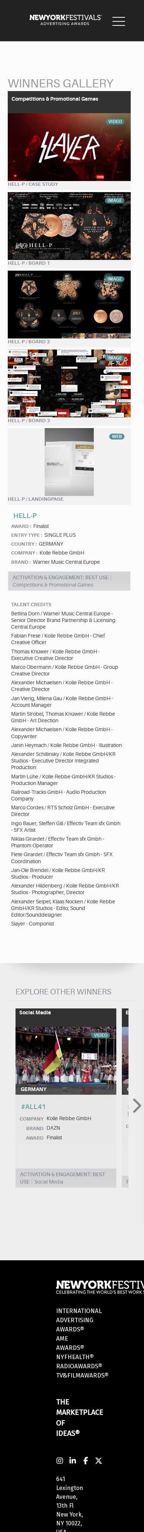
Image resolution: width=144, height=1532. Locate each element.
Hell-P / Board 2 (29, 341)
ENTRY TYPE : (26, 535)
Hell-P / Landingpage (36, 499)
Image (114, 200)
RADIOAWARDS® (79, 1366)
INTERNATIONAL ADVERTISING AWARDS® (79, 1320)
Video (115, 121)
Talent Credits (31, 604)
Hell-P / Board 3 (29, 420)
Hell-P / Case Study (33, 184)
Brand (35, 1128)
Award (35, 1138)
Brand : (21, 562)
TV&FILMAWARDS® (82, 1375)
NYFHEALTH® (75, 1357)
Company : (24, 553)
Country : (24, 544)
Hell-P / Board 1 (29, 263)
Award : (21, 526)
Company (32, 1119)
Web (117, 436)
